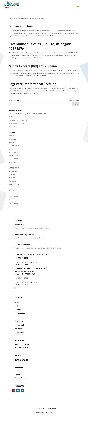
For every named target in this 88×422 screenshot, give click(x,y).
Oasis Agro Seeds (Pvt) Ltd (18, 120)
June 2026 (12, 135)
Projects (12, 177)
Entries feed (13, 196)
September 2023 (15, 145)
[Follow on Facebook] (22, 390)
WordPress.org (14, 203)
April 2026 (12, 139)
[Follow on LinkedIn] (18, 390)
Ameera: (24, 273)
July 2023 (12, 149)
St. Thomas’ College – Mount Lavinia (21, 116)
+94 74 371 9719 (21, 278)
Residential (13, 181)
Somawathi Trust (21, 26)
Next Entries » (74, 100)
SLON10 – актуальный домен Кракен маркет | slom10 (28, 113)
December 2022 (14, 155)
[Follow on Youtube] (13, 390)
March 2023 (13, 152)
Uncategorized (14, 184)
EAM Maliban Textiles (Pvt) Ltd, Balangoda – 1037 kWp (42, 46)
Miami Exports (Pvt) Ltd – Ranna (33, 66)
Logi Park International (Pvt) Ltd (32, 84)
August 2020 (13, 162)
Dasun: (24, 271)
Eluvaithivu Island (15, 126)
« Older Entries (14, 100)
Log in (11, 193)
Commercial (13, 171)
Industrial (12, 174)
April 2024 (12, 142)
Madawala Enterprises (17, 123)
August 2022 (13, 158)
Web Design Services (44, 412)
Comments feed (14, 199)
